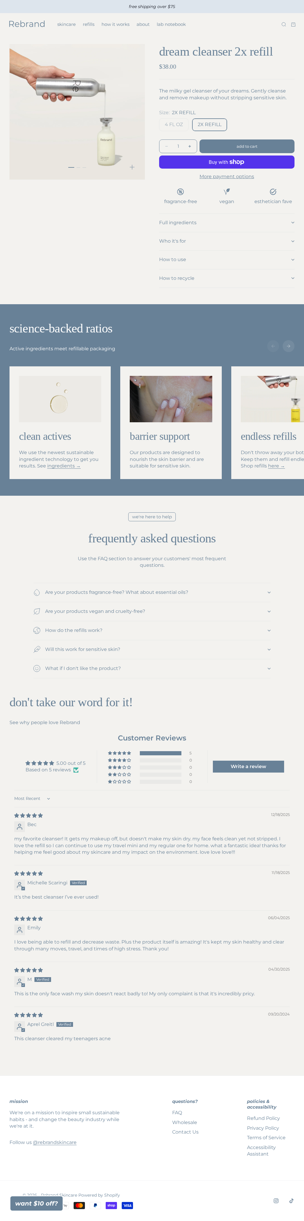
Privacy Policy (263, 1128)
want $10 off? (36, 1203)
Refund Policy (263, 1118)
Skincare (66, 24)
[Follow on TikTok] (291, 1201)
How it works (115, 24)
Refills (88, 24)
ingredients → (64, 466)
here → (276, 466)
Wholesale (184, 1122)
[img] (28, 815)
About (143, 24)
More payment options (227, 176)
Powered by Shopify (99, 1195)
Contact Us (185, 1132)
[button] (120, 753)
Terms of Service (266, 1137)
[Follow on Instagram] (276, 1201)
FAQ (177, 1112)
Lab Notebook (171, 24)
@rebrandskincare (55, 1142)
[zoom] (132, 167)
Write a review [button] (248, 766)
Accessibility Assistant (261, 1151)
